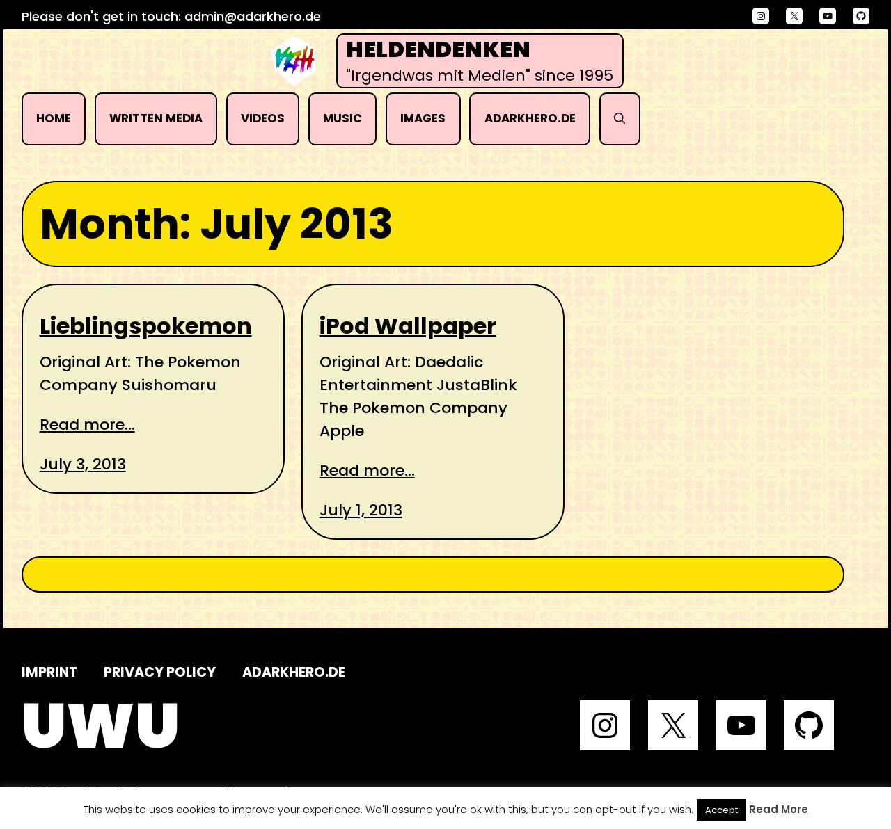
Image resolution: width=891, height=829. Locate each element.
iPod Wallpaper (408, 326)
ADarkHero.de (530, 119)
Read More (778, 809)
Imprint (49, 672)
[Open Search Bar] (619, 118)
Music (342, 119)
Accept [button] (721, 809)
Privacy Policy (160, 672)
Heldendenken (438, 49)
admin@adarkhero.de (252, 16)
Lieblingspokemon (146, 326)
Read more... (87, 424)
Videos (263, 119)
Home (53, 119)
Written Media (156, 119)
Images (423, 119)
